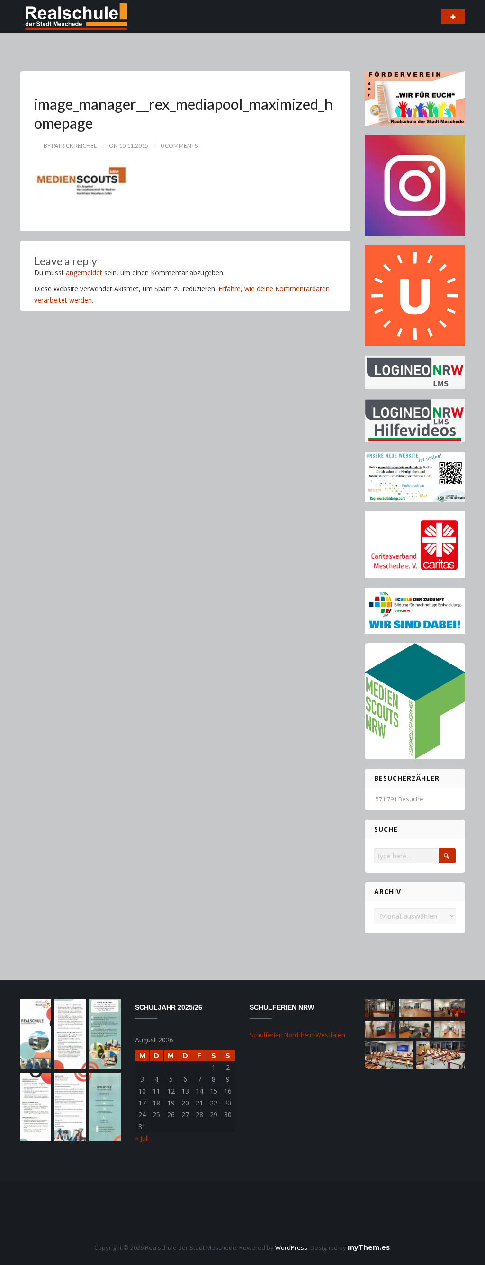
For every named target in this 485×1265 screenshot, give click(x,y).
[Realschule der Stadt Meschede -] (74, 15)
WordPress (291, 1247)
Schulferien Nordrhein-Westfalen (297, 1035)
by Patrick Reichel (70, 145)
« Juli (142, 1138)
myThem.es (369, 1247)
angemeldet (84, 272)
